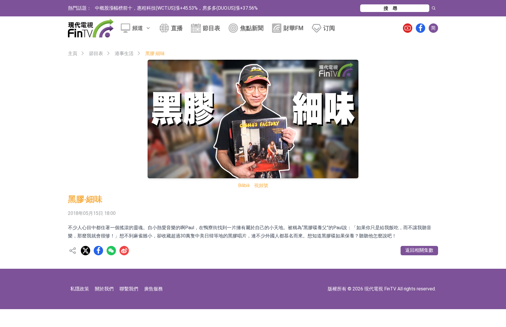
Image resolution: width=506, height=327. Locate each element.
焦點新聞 (252, 28)
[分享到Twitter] (85, 250)
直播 (177, 28)
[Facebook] (420, 28)
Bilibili (243, 185)
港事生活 (124, 53)
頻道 (137, 28)
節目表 (211, 28)
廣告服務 (153, 289)
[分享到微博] (124, 250)
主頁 (72, 53)
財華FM (293, 28)
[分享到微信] (111, 250)
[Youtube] (407, 28)
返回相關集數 (419, 250)
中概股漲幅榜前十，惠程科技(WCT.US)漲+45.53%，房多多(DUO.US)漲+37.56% (176, 8)
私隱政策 (79, 289)
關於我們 (104, 289)
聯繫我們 (128, 289)
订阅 (329, 28)
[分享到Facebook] (98, 250)
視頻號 (261, 185)
